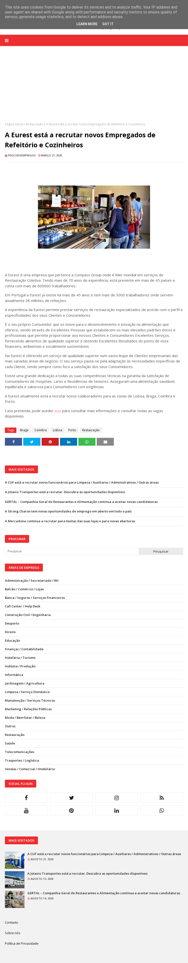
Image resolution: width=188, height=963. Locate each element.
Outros (10, 726)
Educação (12, 640)
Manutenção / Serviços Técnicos (30, 700)
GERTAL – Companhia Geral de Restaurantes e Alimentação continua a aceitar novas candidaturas (81, 501)
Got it (108, 24)
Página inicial (14, 124)
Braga (24, 430)
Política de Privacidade (21, 943)
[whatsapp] (162, 810)
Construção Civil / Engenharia (28, 615)
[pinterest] (71, 810)
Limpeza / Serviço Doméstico (27, 692)
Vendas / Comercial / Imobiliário (30, 769)
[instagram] (116, 797)
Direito (10, 632)
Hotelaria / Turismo (20, 657)
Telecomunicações (19, 752)
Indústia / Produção (20, 666)
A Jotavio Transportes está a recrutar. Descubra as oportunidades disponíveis (65, 492)
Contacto (11, 922)
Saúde (10, 743)
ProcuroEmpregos (22, 155)
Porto (72, 430)
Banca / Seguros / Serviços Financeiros (35, 597)
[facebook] (26, 797)
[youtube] (26, 810)
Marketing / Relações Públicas (28, 709)
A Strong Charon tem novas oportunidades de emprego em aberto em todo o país (68, 511)
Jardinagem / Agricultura (24, 683)
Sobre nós (12, 933)
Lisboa (57, 430)
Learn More (86, 24)
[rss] (162, 797)
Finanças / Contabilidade (24, 649)
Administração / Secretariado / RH (32, 580)
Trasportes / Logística (22, 760)
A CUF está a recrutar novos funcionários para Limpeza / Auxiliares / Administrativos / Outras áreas (82, 482)
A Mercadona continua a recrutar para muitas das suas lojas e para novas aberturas (70, 521)
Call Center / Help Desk (22, 606)
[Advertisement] (94, 88)
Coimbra (41, 430)
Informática (14, 675)
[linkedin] (116, 810)
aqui (57, 410)
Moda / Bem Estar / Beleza (25, 717)
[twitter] (71, 797)
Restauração (34, 124)
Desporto (12, 623)
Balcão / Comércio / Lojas (24, 589)
